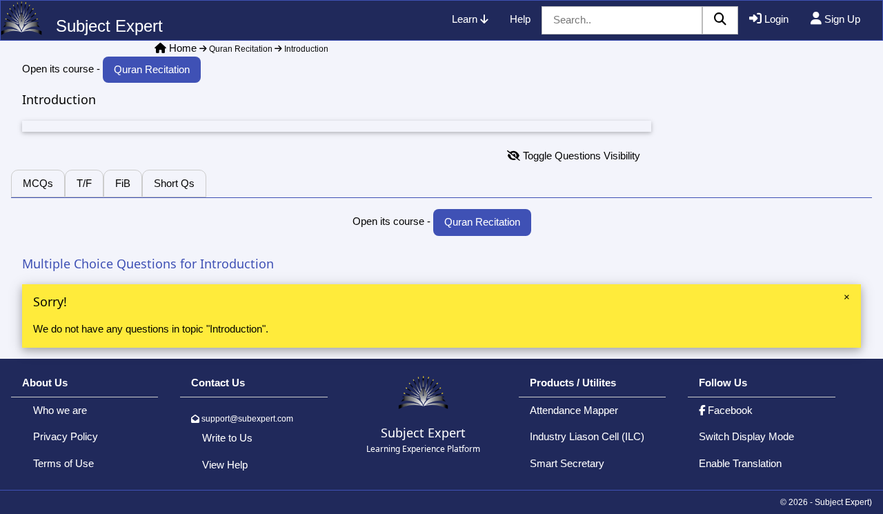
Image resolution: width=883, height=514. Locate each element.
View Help (225, 465)
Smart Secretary (567, 463)
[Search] (720, 20)
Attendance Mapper (574, 410)
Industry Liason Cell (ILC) (587, 436)
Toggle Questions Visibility (580, 155)
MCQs (38, 183)
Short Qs (174, 183)
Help (520, 19)
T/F (84, 183)
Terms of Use (63, 463)
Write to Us (227, 438)
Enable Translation (740, 463)
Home (183, 48)
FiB (122, 183)
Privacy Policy (65, 436)
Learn (466, 19)
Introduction (305, 49)
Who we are (60, 410)
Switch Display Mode (746, 436)
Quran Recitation (239, 49)
